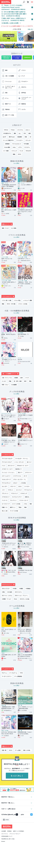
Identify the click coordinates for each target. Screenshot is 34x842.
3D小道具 (3, 539)
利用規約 (9, 831)
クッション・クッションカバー (9, 472)
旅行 (25, 381)
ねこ (20, 133)
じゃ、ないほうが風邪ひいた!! (25, 185)
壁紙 (3, 304)
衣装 (26, 137)
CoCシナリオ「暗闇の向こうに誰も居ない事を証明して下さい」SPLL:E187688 (25, 630)
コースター (27, 486)
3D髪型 (3, 567)
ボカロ (10, 750)
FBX (25, 133)
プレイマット (13, 500)
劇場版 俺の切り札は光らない (8, 335)
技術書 (16, 377)
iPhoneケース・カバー (22, 465)
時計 (31, 504)
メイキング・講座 (27, 300)
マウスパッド (14, 493)
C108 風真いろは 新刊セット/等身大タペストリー (8, 441)
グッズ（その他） (22, 413)
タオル (20, 486)
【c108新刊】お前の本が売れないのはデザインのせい (25, 210)
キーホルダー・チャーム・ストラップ (23, 458)
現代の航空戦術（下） (24, 334)
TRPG (2, 627)
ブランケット (5, 493)
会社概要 (3, 831)
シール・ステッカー (19, 462)
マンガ (21, 150)
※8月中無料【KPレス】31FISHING (8, 655)
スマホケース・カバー (7, 469)
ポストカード (11, 465)
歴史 (30, 381)
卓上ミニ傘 (4, 510)
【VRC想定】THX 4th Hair (25, 570)
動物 (14, 154)
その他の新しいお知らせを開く (10, 23)
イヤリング (14, 150)
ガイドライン (4, 833)
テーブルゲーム (13, 673)
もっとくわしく (17, 776)
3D (30, 137)
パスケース (13, 486)
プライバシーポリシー (14, 833)
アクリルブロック (6, 483)
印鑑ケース (4, 507)
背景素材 (7, 143)
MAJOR (20, 359)
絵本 (21, 377)
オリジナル (20, 130)
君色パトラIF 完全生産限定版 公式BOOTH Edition (25, 655)
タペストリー (4, 438)
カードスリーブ (6, 504)
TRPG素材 (26, 143)
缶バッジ (29, 462)
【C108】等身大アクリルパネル (25, 441)
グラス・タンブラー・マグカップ (20, 479)
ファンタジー (19, 140)
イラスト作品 (4, 257)
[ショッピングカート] (28, 2)
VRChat (6, 130)
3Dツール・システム (7, 595)
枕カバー (20, 472)
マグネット (10, 490)
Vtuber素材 (7, 147)
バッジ (3, 465)
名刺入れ (27, 497)
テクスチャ (27, 147)
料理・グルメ (5, 384)
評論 (10, 381)
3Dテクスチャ (18, 592)
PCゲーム (20, 653)
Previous (1, 36)
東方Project (12, 137)
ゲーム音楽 (17, 750)
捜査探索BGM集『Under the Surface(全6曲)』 (25, 732)
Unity (14, 147)
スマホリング (23, 493)
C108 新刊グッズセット (24, 258)
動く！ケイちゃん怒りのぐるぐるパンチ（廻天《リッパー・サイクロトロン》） (8, 416)
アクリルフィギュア (6, 413)
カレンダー (4, 486)
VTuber (13, 130)
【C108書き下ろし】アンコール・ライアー (8, 360)
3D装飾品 (28, 588)
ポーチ (25, 476)
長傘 (25, 507)
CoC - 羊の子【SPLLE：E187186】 (8, 630)
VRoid (15, 599)
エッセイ (4, 381)
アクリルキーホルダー (7, 458)
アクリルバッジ (28, 490)
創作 (30, 133)
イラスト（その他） (23, 304)
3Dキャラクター (6, 588)
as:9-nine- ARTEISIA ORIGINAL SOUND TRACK (8, 732)
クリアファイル (17, 476)
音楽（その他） (5, 730)
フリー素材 (6, 150)
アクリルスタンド (16, 143)
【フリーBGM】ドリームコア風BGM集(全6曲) (25, 707)
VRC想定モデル (7, 133)
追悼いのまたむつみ (6, 258)
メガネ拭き (23, 483)
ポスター (15, 483)
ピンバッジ (19, 490)
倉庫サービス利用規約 (18, 831)
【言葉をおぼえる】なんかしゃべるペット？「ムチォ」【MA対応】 (8, 544)
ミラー (3, 490)
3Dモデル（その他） (25, 599)
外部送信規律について (6, 836)
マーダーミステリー (7, 676)
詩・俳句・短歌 (18, 381)
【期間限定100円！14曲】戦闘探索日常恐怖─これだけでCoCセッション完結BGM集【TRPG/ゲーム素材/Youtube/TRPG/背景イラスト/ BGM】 (8, 707)
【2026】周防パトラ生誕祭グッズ (25, 416)
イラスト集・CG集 (22, 257)
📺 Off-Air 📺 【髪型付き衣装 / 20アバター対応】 (25, 544)
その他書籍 (20, 332)
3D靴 (3, 592)
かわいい (28, 130)
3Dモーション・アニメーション (22, 595)
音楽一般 (3, 705)
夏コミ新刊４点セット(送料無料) (8, 210)
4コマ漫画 (13, 228)
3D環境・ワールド (6, 599)
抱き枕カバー (19, 469)
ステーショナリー (6, 476)
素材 (15, 133)
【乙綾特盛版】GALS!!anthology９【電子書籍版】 (8, 185)
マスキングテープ (6, 479)
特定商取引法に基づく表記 (8, 838)
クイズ (19, 358)
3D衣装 (19, 539)
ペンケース (4, 500)
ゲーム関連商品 (18, 676)
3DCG (19, 154)
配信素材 (20, 137)
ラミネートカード (23, 500)
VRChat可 (28, 150)
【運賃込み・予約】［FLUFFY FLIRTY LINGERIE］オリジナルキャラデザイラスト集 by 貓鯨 (25, 283)
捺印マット (13, 507)
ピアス (20, 147)
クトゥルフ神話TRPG (8, 140)
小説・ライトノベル (6, 332)
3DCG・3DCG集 (11, 304)
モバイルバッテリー (17, 497)
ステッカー (28, 140)
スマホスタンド (6, 497)
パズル (25, 504)
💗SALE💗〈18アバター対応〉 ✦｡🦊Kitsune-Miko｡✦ (8, 571)
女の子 (4, 137)
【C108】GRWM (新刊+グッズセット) (8, 282)
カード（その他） (16, 504)
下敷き (20, 507)
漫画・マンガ (4, 183)
